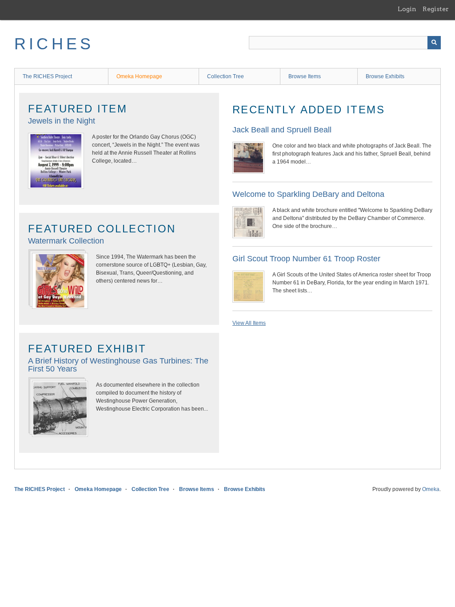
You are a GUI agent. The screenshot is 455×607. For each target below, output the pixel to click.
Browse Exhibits (385, 76)
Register (436, 8)
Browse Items (304, 76)
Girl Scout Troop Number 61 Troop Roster (306, 258)
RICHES (54, 44)
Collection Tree (225, 76)
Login (407, 8)
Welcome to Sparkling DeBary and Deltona (308, 194)
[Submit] (434, 42)
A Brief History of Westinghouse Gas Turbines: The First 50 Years (118, 364)
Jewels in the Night (61, 120)
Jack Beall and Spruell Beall (281, 129)
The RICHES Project (47, 76)
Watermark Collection (66, 240)
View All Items (249, 323)
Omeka (430, 489)
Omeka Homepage (139, 76)
